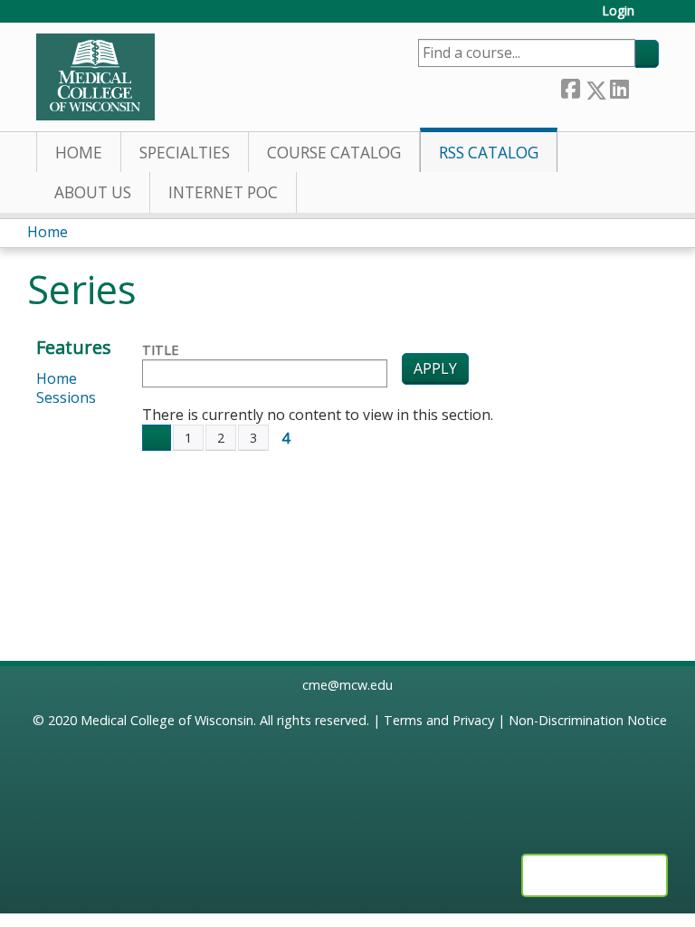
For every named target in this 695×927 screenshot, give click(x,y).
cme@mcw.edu (347, 684)
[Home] (95, 77)
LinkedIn (619, 86)
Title (160, 350)
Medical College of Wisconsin (167, 720)
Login (618, 11)
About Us (92, 192)
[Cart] (653, 18)
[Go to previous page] (156, 438)
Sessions (66, 397)
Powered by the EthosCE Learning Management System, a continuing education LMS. (594, 875)
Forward (643, 86)
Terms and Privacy (439, 720)
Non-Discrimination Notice (588, 720)
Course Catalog (334, 152)
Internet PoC (223, 192)
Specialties (184, 152)
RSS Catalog (488, 152)
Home (78, 152)
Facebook (570, 86)
